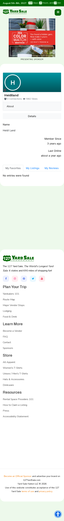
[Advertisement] (32, 224)
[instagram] (15, 279)
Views (34, 98)
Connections (15, 98)
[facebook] (6, 279)
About (10, 106)
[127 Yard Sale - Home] (15, 11)
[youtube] (42, 279)
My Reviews (52, 168)
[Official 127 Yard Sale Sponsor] (32, 37)
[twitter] (33, 279)
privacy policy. (46, 491)
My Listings (32, 168)
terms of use (28, 491)
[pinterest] (24, 279)
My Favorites (13, 168)
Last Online (54, 150)
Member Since (52, 138)
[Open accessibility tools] (58, 514)
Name (6, 124)
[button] (58, 12)
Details (32, 116)
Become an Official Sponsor (18, 476)
